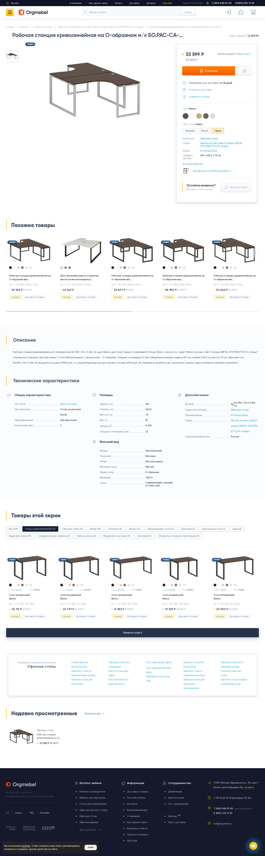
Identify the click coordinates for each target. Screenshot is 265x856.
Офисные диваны (89, 822)
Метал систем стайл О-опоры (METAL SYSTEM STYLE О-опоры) (221, 145)
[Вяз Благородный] (205, 116)
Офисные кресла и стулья (94, 810)
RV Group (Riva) (208, 150)
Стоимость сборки (199, 96)
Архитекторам (176, 797)
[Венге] (185, 116)
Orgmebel (21, 784)
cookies (26, 846)
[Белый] (192, 116)
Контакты (151, 3)
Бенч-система (68, 403)
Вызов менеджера (137, 810)
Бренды (174, 815)
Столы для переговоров (93, 804)
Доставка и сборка (137, 791)
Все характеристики (193, 164)
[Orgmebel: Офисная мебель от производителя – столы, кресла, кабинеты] (33, 12)
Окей (90, 847)
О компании (76, 3)
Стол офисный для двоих (159, 662)
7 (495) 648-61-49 (223, 808)
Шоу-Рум (167, 3)
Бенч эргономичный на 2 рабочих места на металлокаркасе (79, 279)
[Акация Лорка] (199, 116)
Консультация (238, 187)
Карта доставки (177, 822)
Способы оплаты (136, 797)
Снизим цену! (243, 53)
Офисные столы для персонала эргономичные (193, 683)
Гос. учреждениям (178, 804)
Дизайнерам (175, 791)
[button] (10, 252)
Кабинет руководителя (92, 791)
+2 (30, 267)
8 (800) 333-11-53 (223, 813)
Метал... (19, 590)
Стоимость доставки (200, 89)
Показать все (93, 713)
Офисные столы (209, 138)
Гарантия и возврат (138, 834)
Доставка (134, 3)
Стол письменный (19, 597)
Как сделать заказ (98, 3)
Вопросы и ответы (137, 828)
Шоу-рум (132, 840)
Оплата (118, 3)
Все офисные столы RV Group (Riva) (212, 171)
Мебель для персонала (92, 797)
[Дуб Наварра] (212, 116)
